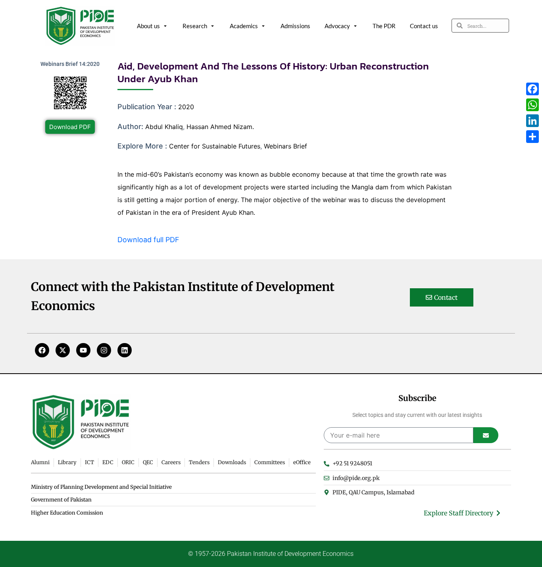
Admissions (295, 25)
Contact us (424, 25)
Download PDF (70, 127)
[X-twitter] (63, 350)
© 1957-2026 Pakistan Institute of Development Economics (271, 553)
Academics (244, 25)
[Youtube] (83, 350)
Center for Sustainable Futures (214, 146)
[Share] (532, 137)
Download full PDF (148, 239)
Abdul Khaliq (164, 127)
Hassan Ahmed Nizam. (220, 127)
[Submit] (485, 435)
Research (195, 25)
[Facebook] (42, 350)
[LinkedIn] (532, 121)
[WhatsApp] (532, 105)
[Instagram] (104, 350)
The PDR (384, 25)
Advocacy (337, 25)
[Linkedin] (124, 350)
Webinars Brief (285, 146)
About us (148, 25)
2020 (186, 107)
